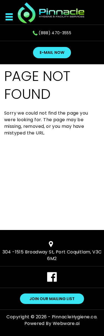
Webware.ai (66, 323)
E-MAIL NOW (52, 52)
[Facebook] (52, 280)
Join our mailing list (52, 298)
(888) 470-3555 (55, 33)
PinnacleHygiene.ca (74, 317)
